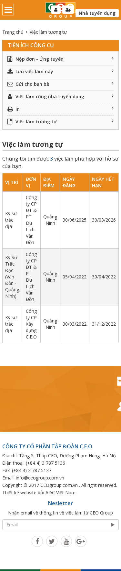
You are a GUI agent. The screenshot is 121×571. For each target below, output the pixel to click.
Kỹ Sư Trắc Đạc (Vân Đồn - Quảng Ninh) (12, 276)
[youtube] (66, 541)
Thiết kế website (19, 492)
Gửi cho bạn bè (32, 84)
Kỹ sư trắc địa (11, 219)
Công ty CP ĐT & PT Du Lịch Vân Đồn (31, 219)
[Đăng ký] (68, 9)
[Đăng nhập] (56, 9)
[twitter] (51, 541)
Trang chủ (13, 32)
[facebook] (37, 541)
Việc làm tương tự (36, 122)
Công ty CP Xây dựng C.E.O (31, 324)
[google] (80, 541)
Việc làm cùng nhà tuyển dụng (49, 96)
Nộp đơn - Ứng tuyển (39, 59)
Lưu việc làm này (34, 71)
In (17, 109)
